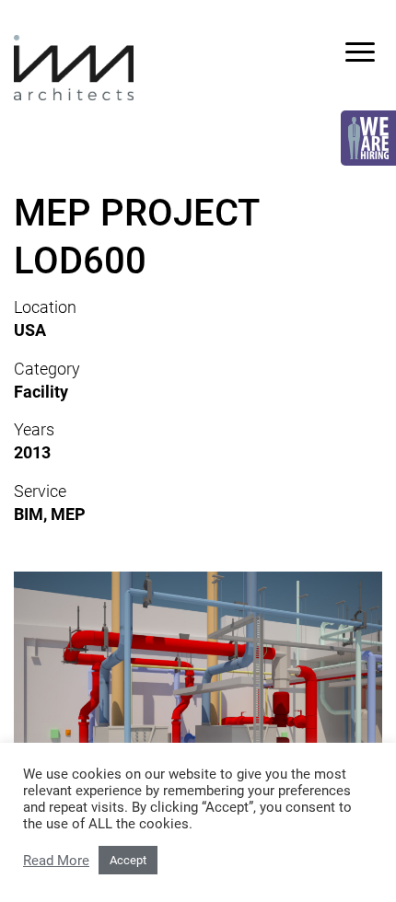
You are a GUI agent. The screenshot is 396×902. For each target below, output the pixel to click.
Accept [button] (128, 860)
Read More (56, 860)
